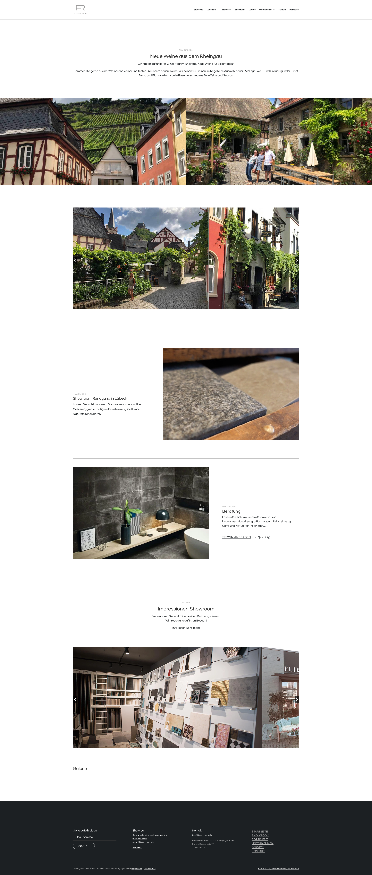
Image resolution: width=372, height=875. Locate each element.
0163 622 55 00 (140, 839)
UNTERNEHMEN (262, 843)
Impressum (137, 869)
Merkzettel (294, 10)
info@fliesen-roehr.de (202, 835)
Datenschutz (149, 869)
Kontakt (282, 10)
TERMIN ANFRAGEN (236, 537)
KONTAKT (258, 851)
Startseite (198, 10)
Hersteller (226, 10)
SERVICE (258, 847)
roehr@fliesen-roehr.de (143, 842)
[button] (75, 260)
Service (252, 10)
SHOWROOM (260, 835)
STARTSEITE (260, 831)
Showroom (240, 10)
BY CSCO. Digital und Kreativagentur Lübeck (278, 869)
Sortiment (211, 10)
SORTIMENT (260, 839)
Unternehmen (265, 10)
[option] (141, 258)
